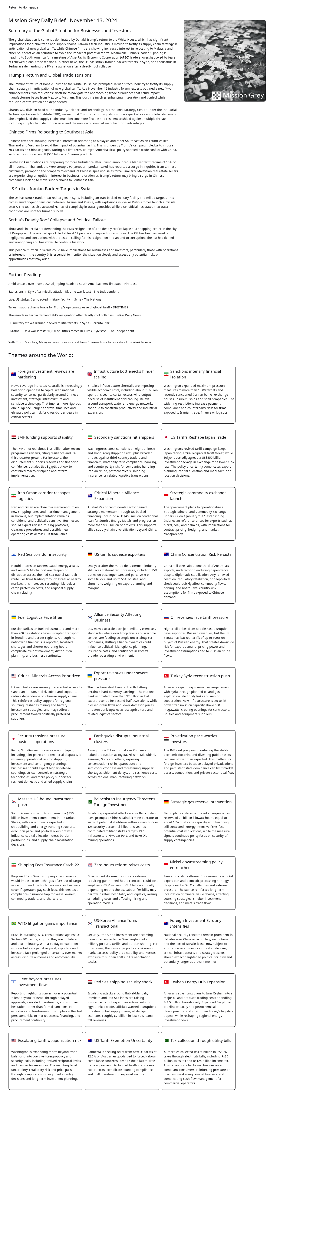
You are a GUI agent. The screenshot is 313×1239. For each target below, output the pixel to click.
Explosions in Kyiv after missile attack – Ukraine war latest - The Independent (64, 291)
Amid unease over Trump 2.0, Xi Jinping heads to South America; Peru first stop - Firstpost (73, 284)
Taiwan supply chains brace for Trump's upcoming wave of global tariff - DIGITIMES (68, 307)
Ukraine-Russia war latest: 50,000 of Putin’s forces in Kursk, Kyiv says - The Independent (71, 331)
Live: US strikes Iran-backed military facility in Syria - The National (55, 299)
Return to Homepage (23, 7)
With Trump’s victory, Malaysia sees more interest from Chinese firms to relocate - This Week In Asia (80, 342)
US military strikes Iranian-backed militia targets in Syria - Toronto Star (59, 323)
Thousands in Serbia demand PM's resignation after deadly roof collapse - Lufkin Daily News (75, 315)
